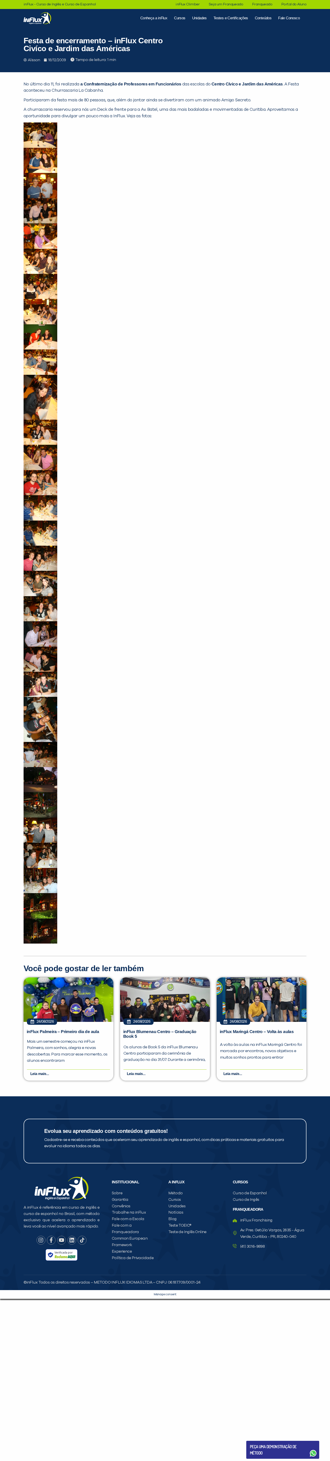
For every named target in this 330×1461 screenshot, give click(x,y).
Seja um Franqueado (226, 4)
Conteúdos (263, 18)
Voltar (260, 1442)
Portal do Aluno (293, 4)
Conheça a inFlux (153, 18)
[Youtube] (61, 1240)
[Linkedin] (72, 1240)
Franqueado (262, 4)
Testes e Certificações (230, 18)
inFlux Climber (188, 4)
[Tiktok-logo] (82, 1240)
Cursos (179, 18)
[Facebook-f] (51, 1240)
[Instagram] (41, 1240)
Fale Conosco (289, 18)
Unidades (199, 18)
